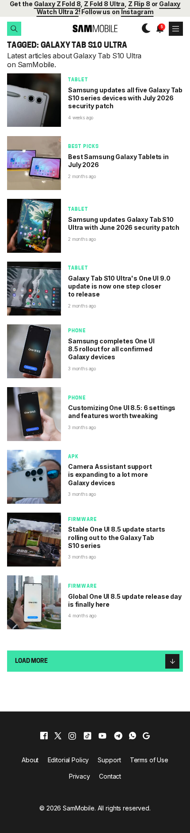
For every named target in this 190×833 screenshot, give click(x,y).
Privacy (79, 776)
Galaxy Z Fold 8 (57, 4)
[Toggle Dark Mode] (144, 28)
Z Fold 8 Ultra (104, 4)
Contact (110, 776)
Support (109, 760)
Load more (31, 661)
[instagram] (72, 735)
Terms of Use (149, 760)
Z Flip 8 (139, 4)
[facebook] (44, 735)
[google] (146, 735)
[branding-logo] (95, 28)
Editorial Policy (68, 760)
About (30, 760)
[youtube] (102, 735)
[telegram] (118, 735)
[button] (14, 29)
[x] (57, 735)
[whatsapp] (132, 735)
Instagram (137, 11)
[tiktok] (87, 735)
